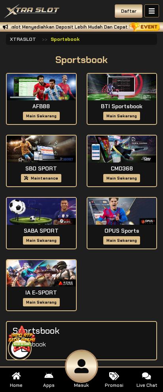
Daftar (128, 11)
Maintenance (44, 178)
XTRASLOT (23, 39)
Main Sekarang (41, 116)
